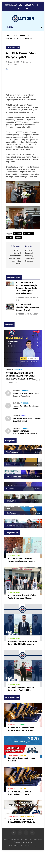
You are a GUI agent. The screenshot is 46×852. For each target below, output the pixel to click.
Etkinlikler (18, 370)
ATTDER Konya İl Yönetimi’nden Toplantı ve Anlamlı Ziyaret (27, 307)
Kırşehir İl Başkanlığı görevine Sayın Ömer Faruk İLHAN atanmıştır (21, 690)
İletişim (34, 846)
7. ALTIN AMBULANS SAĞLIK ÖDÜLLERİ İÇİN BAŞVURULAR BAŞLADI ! (21, 822)
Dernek (23, 724)
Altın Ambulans (13, 724)
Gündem (23, 416)
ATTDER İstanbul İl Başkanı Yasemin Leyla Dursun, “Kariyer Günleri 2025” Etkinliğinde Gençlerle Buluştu (27, 288)
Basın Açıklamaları (27, 816)
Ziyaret (18, 238)
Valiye (9, 238)
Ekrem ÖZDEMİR (13, 62)
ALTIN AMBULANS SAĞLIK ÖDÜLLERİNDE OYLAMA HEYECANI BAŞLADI (19, 794)
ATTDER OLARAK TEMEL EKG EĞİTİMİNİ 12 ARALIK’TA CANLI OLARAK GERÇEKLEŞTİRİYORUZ (21, 376)
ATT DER (21, 297)
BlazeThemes (27, 842)
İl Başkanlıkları (13, 47)
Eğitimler (9, 370)
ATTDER (17, 234)
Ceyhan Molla (13, 846)
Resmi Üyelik (25, 846)
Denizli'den (28, 234)
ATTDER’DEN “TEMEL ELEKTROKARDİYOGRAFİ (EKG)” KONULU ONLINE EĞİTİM (25, 433)
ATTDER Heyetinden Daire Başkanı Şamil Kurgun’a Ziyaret (18, 5)
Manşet (23, 755)
